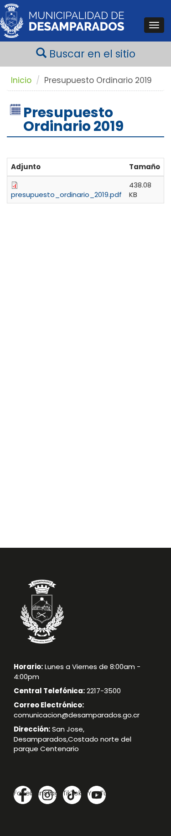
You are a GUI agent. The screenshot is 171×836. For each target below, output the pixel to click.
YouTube (97, 793)
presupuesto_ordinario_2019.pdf (66, 194)
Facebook (23, 793)
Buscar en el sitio (91, 54)
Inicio (21, 80)
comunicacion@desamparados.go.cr (77, 715)
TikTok (72, 793)
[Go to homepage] (62, 21)
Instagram (47, 793)
